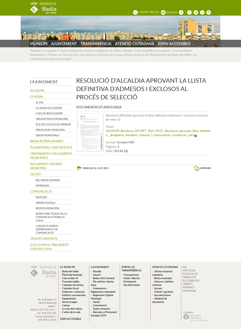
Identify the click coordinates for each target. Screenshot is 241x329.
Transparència (131, 274)
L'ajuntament (44, 81)
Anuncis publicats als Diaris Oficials (108, 50)
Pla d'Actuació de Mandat (53, 124)
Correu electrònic (44, 316)
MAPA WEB (189, 290)
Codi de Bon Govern (49, 113)
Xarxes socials (45, 202)
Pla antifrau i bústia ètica (51, 147)
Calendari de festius (73, 285)
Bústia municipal (163, 278)
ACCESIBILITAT (191, 280)
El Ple (39, 102)
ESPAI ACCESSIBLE (174, 43)
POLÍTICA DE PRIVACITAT (190, 275)
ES (167, 12)
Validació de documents (159, 300)
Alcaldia (37, 90)
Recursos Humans (48, 180)
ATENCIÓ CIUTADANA (134, 43)
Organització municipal (52, 119)
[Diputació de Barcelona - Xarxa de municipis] (196, 320)
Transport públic (70, 281)
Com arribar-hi (70, 278)
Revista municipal (48, 208)
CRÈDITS (188, 284)
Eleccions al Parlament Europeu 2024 (49, 247)
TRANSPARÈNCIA (96, 43)
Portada (35, 50)
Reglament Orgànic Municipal (46, 166)
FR (175, 12)
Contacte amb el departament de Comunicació (47, 229)
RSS (185, 267)
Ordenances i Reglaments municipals (51, 155)
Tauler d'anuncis (44, 238)
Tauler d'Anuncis (71, 50)
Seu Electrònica (132, 285)
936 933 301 (49, 313)
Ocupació (50, 50)
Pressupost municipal (50, 130)
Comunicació (41, 191)
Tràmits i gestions (163, 291)
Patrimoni (42, 185)
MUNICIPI (38, 43)
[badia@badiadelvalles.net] (162, 12)
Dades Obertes (132, 278)
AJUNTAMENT (64, 43)
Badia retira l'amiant (46, 141)
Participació (130, 281)
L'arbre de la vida (71, 312)
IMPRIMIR (205, 168)
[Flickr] (201, 12)
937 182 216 (46, 309)
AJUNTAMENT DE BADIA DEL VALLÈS (43, 8)
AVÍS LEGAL (189, 270)
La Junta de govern (49, 108)
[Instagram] (207, 12)
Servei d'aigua (69, 302)
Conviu (66, 305)
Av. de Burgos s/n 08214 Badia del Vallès (47, 303)
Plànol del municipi (72, 274)
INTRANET (189, 287)
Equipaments (69, 298)
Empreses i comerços (73, 291)
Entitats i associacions (74, 295)
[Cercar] (180, 12)
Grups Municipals (47, 135)
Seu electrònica (162, 295)
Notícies (41, 197)
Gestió (35, 174)
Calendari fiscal (70, 288)
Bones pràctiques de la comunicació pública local (51, 217)
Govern (36, 97)
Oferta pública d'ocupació (152, 50)
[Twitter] (195, 12)
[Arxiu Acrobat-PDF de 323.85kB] (89, 132)
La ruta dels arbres (72, 308)
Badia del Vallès (70, 271)
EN (171, 12)
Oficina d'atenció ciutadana (162, 273)
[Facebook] (188, 12)
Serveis (158, 288)
